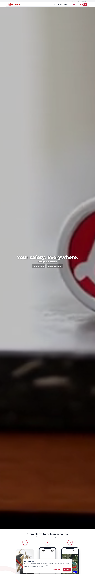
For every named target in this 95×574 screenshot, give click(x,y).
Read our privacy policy (38, 566)
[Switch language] (75, 4)
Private (54, 4)
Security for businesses (54, 266)
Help (71, 4)
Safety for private (39, 266)
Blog (78, 1)
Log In (81, 4)
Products (66, 4)
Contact (73, 1)
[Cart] (85, 4)
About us (84, 1)
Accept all (66, 569)
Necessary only (56, 569)
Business (60, 4)
